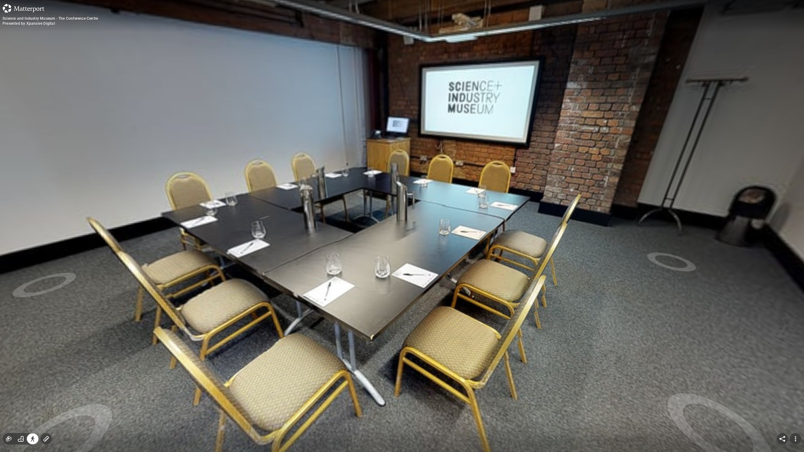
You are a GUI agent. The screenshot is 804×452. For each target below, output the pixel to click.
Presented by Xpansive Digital (29, 23)
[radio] (9, 438)
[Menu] (795, 439)
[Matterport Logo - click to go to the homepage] (23, 8)
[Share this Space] (782, 439)
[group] (21, 439)
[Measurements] (46, 439)
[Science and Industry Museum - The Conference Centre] (402, 226)
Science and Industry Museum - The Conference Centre (50, 18)
